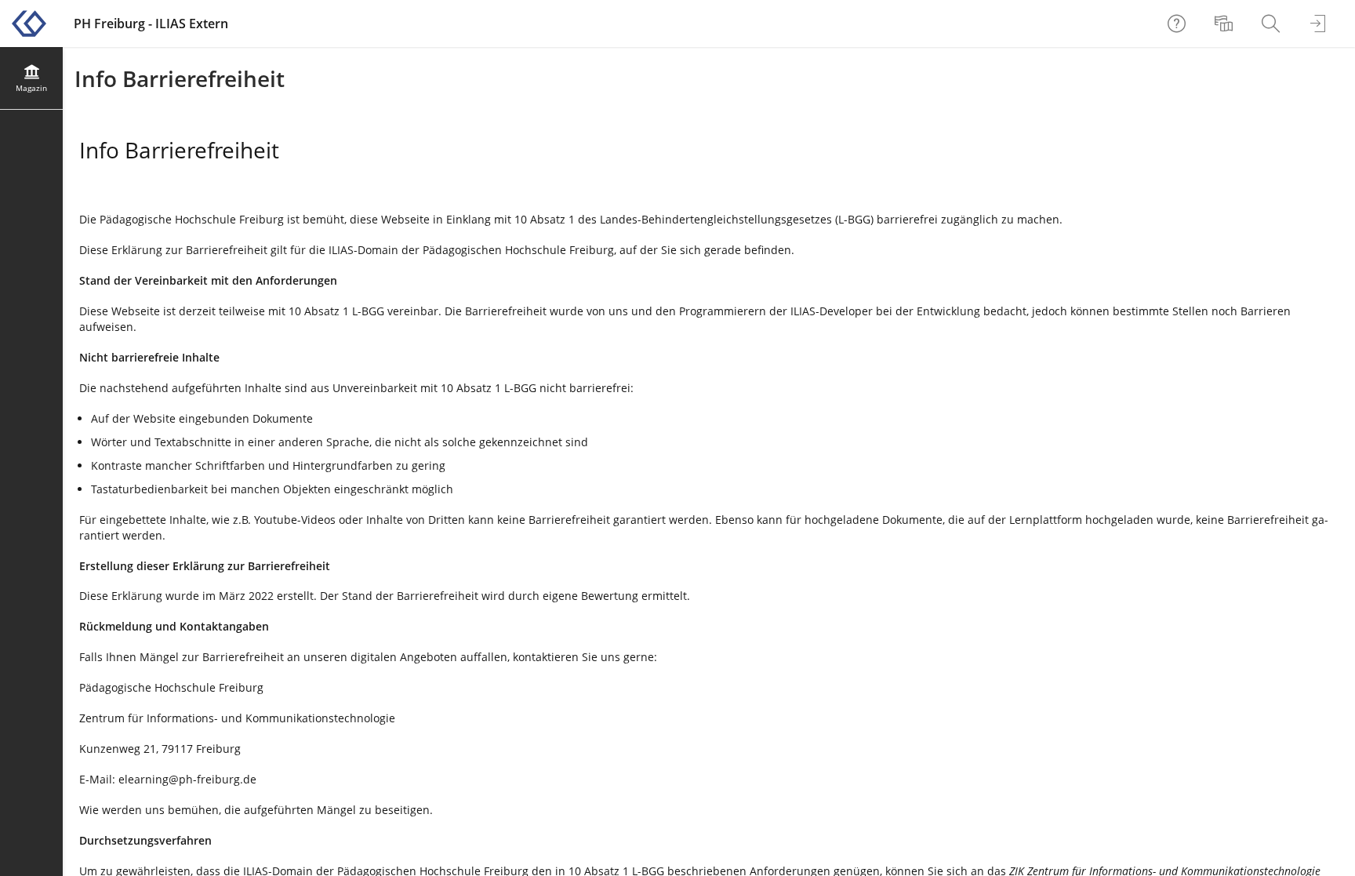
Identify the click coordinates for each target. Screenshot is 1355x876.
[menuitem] (1225, 23)
